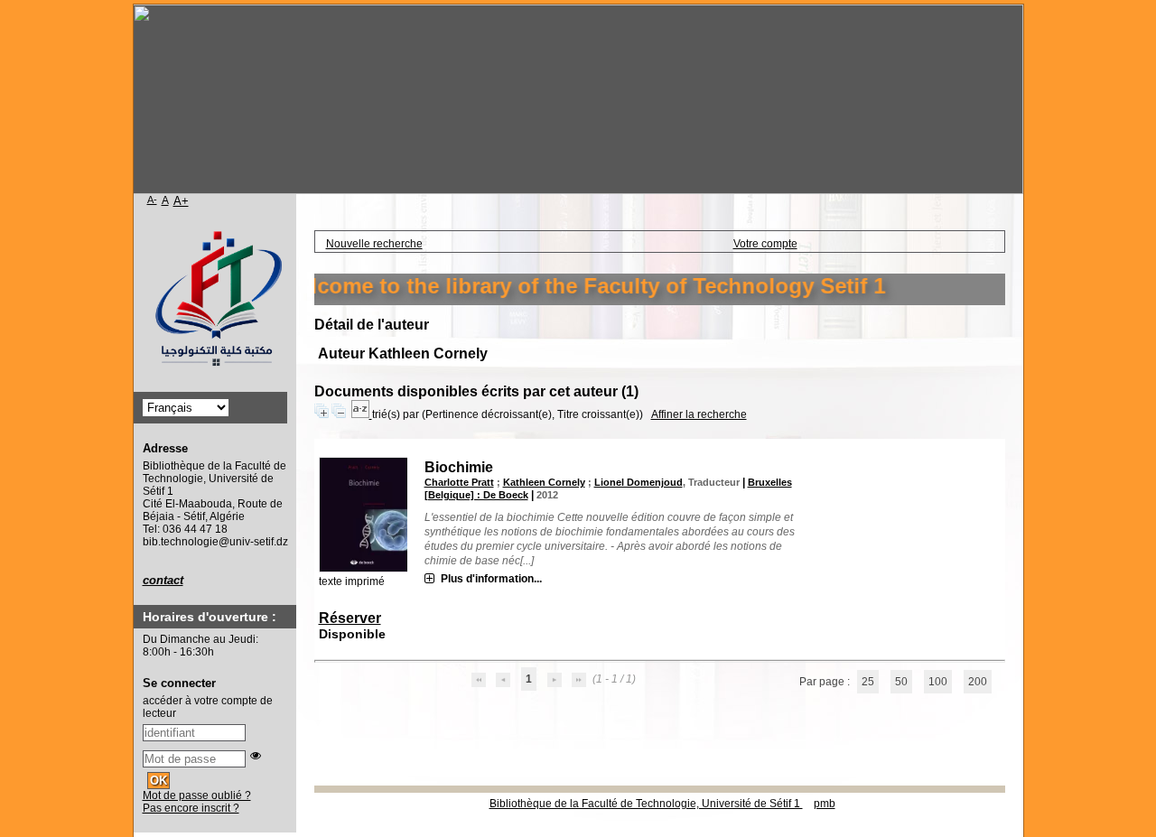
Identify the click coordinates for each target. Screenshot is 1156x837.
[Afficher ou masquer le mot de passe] (255, 755)
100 (937, 681)
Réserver (350, 618)
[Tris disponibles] (361, 414)
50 (901, 681)
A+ (181, 201)
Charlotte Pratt (459, 482)
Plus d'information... (491, 578)
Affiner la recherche (699, 414)
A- (152, 199)
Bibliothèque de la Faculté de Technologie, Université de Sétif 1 (646, 803)
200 (977, 681)
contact (163, 580)
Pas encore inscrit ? (191, 808)
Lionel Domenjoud (638, 482)
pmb (824, 803)
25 (868, 681)
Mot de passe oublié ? (197, 795)
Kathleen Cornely (544, 482)
